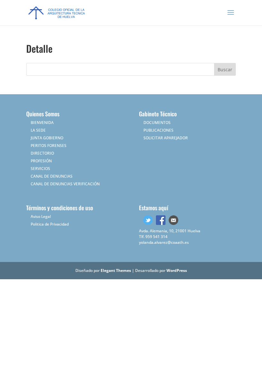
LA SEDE (38, 130)
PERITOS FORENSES (48, 145)
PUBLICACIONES (158, 130)
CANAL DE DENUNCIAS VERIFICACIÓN (65, 184)
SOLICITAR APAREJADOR (165, 138)
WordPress (176, 270)
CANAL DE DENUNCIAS (52, 176)
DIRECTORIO (42, 153)
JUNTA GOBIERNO (47, 138)
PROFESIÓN (41, 161)
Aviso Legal (41, 216)
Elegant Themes (116, 270)
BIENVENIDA (42, 122)
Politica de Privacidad (50, 224)
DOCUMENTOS (157, 122)
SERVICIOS (40, 168)
